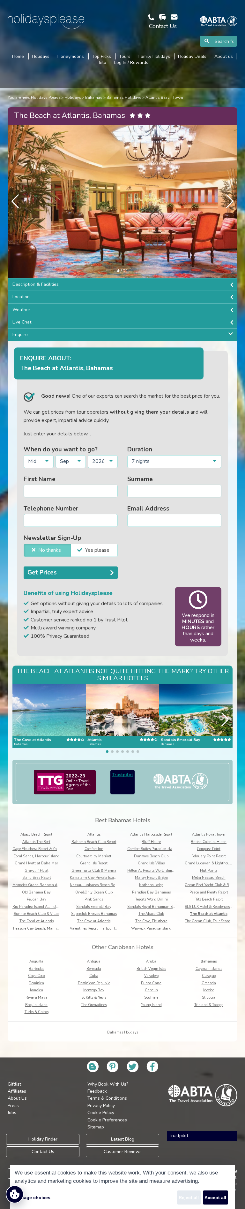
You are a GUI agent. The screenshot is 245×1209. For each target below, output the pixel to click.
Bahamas (93, 97)
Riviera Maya (37, 997)
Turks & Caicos (36, 1012)
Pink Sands (94, 899)
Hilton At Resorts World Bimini (151, 870)
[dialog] (122, 1187)
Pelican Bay (36, 899)
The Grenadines (94, 1004)
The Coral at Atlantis (36, 921)
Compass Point (208, 848)
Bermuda (93, 968)
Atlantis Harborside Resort (151, 834)
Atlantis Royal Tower (209, 834)
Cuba (93, 975)
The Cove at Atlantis (93, 921)
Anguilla (36, 961)
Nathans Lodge (151, 885)
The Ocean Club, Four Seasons (209, 921)
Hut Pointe (208, 870)
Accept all (215, 1197)
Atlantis (93, 834)
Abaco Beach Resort (36, 834)
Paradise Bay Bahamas (151, 892)
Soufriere (151, 997)
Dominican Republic (94, 983)
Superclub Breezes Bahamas (94, 913)
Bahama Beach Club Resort (93, 841)
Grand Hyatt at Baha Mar (36, 863)
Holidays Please (45, 97)
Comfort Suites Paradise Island (151, 848)
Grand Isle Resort (94, 863)
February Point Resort (208, 856)
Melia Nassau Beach (209, 877)
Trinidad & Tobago (208, 1004)
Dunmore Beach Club (151, 856)
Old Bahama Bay (36, 892)
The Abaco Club (151, 913)
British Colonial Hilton (208, 841)
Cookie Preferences (107, 1120)
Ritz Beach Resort (209, 899)
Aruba (151, 961)
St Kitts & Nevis (93, 997)
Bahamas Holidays (124, 97)
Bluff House (151, 841)
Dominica (36, 983)
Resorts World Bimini (151, 899)
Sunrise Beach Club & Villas (36, 913)
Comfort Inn (94, 848)
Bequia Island (36, 1004)
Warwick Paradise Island (151, 928)
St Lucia (208, 997)
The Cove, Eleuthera (151, 921)
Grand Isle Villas (151, 863)
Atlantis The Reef (36, 841)
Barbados (36, 968)
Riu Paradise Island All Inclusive (38, 906)
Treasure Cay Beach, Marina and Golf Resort (48, 928)
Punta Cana (151, 983)
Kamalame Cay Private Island (94, 877)
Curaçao (209, 975)
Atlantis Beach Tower (164, 97)
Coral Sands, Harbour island (36, 856)
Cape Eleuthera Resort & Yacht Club (41, 848)
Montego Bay (93, 990)
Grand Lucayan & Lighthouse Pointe (214, 863)
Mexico (208, 990)
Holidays (72, 97)
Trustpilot (122, 775)
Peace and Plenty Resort (208, 892)
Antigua (93, 961)
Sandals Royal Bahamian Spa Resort (157, 906)
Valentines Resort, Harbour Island (97, 928)
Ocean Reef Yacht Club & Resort (210, 885)
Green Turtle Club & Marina (93, 870)
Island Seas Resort (36, 877)
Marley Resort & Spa (151, 877)
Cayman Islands (209, 968)
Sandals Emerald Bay (93, 906)
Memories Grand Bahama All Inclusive (43, 885)
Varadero (151, 975)
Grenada (209, 983)
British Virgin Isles (151, 968)
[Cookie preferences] (15, 1194)
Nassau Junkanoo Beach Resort (95, 885)
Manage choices (32, 1197)
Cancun (151, 990)
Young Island (151, 1004)
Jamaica (36, 990)
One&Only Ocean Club (94, 892)
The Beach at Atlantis (208, 913)
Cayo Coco (36, 975)
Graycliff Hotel (36, 870)
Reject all (189, 1197)
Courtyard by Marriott (93, 856)
